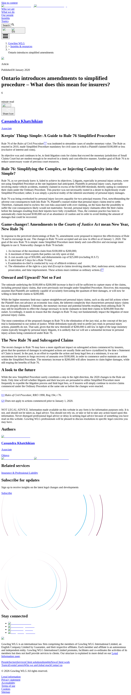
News (54, 662)
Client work (63, 662)
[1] (2, 395)
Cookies (5, 689)
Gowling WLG (16, 43)
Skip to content (9, 2)
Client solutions (34, 662)
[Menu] (5, 36)
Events (12, 665)
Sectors (13, 662)
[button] (34, 5)
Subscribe (6, 493)
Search (6, 25)
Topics (5, 21)
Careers (20, 665)
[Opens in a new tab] (19, 623)
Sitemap (5, 692)
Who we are (7, 8)
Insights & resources (21, 46)
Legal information (11, 676)
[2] (2, 400)
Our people (7, 15)
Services (21, 662)
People (5, 662)
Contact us (56, 665)
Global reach (44, 665)
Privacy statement (10, 679)
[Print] (6, 105)
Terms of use (8, 685)
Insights (5, 18)
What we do (7, 12)
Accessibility (8, 682)
